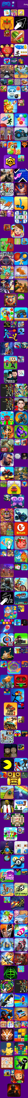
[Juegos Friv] (13, 3)
